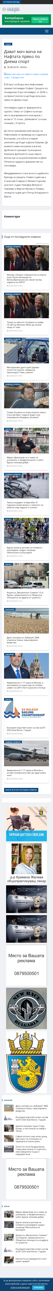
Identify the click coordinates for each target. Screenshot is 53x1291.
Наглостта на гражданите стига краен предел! (31, 1260)
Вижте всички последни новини (21, 790)
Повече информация (20, 1287)
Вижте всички (42, 243)
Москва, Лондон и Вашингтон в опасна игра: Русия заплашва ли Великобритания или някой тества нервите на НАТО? (26, 278)
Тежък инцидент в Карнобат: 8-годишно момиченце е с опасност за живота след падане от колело (25, 505)
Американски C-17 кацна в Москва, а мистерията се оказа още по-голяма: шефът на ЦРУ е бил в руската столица (26, 685)
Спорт (8, 44)
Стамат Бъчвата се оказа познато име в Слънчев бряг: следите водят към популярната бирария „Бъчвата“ (26, 415)
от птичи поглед (11, 2)
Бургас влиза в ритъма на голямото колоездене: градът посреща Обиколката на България (24, 550)
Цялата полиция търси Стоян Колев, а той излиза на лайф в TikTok (31, 1128)
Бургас (8, 429)
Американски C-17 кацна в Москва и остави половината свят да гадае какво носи (26, 773)
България (9, 609)
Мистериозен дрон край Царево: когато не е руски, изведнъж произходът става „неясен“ (23, 370)
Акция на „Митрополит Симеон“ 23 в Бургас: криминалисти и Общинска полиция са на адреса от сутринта (25, 595)
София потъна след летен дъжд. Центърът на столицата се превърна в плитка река (31, 1139)
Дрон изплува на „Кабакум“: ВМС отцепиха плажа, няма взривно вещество (23, 640)
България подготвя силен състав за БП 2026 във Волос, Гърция (26, 728)
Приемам (38, 1287)
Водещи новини (13, 247)
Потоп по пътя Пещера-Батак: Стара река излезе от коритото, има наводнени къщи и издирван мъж (31, 1150)
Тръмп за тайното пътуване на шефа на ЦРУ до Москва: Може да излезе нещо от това (25, 325)
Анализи (9, 654)
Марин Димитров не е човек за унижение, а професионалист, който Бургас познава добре (25, 460)
